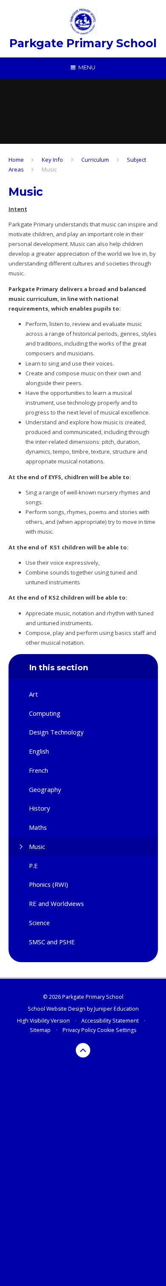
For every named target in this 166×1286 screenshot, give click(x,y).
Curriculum (95, 159)
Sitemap (40, 1030)
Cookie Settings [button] (116, 1030)
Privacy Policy (79, 1030)
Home (16, 159)
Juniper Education (116, 1008)
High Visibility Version (43, 1020)
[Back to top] (83, 1050)
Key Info (52, 159)
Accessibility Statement (110, 1020)
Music (49, 169)
